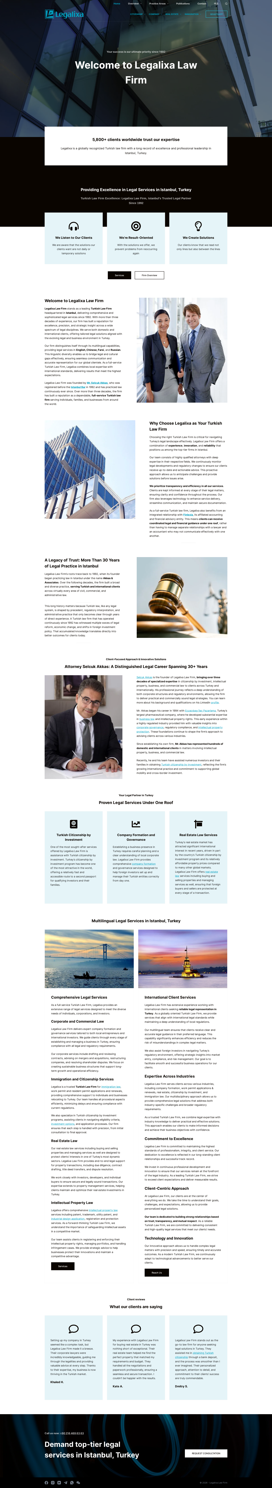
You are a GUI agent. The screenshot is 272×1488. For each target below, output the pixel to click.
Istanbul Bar (78, 387)
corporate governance (150, 727)
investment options (62, 1123)
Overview (133, 3)
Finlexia (188, 514)
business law (147, 719)
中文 (216, 3)
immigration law (110, 1086)
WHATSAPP (216, 14)
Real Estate (171, 14)
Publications (183, 3)
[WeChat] (78, 1482)
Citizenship (136, 14)
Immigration (191, 14)
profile (215, 702)
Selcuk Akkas (144, 677)
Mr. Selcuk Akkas (97, 382)
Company (154, 14)
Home (117, 3)
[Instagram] (53, 1482)
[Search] (226, 4)
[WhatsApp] (72, 1482)
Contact (201, 3)
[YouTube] (59, 1482)
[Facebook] (46, 1482)
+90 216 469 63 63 (72, 1433)
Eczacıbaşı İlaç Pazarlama (200, 710)
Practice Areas (157, 3)
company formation (144, 863)
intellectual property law (103, 1210)
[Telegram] (65, 1482)
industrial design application (68, 1218)
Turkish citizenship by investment (181, 764)
